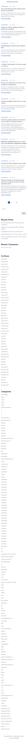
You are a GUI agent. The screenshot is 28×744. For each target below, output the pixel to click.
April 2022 (3, 364)
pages (2, 646)
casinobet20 (4, 505)
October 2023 (4, 328)
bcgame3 (3, 430)
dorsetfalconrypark (5, 561)
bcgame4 (3, 433)
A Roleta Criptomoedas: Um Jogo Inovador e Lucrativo (14, 234)
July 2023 (3, 336)
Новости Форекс (5, 723)
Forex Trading (4, 579)
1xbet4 (2, 402)
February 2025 (4, 292)
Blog (2, 451)
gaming (3, 592)
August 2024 (4, 305)
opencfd (3, 641)
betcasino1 (3, 443)
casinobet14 (4, 489)
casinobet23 (4, 510)
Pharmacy (3, 654)
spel (2, 669)
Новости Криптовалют (6, 721)
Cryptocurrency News (6, 559)
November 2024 (5, 300)
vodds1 (3, 703)
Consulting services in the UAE (8, 554)
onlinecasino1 (4, 639)
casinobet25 (4, 513)
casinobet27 (4, 518)
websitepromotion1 (5, 708)
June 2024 (3, 308)
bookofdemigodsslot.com (7, 459)
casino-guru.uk (4, 464)
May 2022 (3, 362)
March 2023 (4, 346)
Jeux (2, 608)
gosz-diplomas (4, 600)
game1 (2, 587)
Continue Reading (6, 18)
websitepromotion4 (5, 713)
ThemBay (17, 738)
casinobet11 (4, 482)
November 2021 (5, 372)
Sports (2, 682)
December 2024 (4, 297)
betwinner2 (3, 448)
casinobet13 (4, 487)
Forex (2, 577)
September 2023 (5, 331)
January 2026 (4, 264)
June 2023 (3, 338)
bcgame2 (3, 428)
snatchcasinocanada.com (7, 664)
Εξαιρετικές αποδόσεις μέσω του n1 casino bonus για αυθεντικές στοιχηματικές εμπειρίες (14, 142)
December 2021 (4, 369)
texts (2, 690)
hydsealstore (4, 603)
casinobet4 (3, 528)
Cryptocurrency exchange (7, 556)
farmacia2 (3, 572)
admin (13, 6)
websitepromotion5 (5, 716)
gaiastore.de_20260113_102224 (8, 582)
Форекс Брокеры (5, 729)
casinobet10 (4, 479)
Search (3, 209)
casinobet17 (4, 497)
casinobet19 (4, 500)
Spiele (2, 675)
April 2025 (3, 287)
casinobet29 (4, 523)
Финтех (3, 726)
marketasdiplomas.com (6, 618)
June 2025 (3, 282)
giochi (2, 595)
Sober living (3, 667)
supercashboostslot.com (7, 685)
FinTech (3, 574)
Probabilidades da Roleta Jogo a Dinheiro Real (12, 231)
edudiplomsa (4, 569)
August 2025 (4, 277)
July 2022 (3, 359)
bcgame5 (3, 435)
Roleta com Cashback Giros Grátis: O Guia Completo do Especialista (13, 83)
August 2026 (4, 259)
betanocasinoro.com (6, 441)
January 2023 (4, 351)
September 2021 (5, 374)
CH (2, 549)
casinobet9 (3, 541)
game (2, 585)
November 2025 (5, 269)
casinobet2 (3, 502)
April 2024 (3, 313)
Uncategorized (4, 6)
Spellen (2, 672)
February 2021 (4, 382)
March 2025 (4, 290)
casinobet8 (3, 538)
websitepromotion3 (5, 711)
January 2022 (4, 367)
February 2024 (4, 318)
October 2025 (4, 272)
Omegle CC (3, 633)
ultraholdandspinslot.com (7, 695)
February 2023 (4, 349)
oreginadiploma (4, 644)
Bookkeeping (4, 453)
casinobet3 (3, 525)
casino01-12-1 (4, 466)
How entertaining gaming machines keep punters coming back (13, 9)
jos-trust (3, 610)
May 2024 (3, 310)
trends (2, 693)
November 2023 (5, 326)
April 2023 (3, 344)
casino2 (3, 477)
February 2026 (4, 261)
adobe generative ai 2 (6, 420)
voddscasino (4, 705)
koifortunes (4, 615)
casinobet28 (4, 520)
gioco (2, 597)
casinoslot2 (4, 546)
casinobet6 (3, 533)
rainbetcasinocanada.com (7, 659)
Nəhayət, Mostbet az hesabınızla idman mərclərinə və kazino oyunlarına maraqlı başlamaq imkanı (12, 182)
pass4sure (3, 651)
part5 (2, 649)
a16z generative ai (5, 417)
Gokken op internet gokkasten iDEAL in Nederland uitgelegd (12, 28)
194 (16, 202)
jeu (1, 605)
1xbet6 (2, 405)
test (2, 687)
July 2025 (3, 279)
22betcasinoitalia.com (6, 407)
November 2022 (5, 354)
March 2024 (4, 315)
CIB (2, 551)
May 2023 (3, 341)
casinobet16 (4, 495)
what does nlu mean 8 (6, 718)
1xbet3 (2, 399)
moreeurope (4, 621)
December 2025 (4, 266)
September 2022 (5, 356)
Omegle (3, 631)
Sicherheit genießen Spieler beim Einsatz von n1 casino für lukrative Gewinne (13, 120)
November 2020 (5, 385)
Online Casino (4, 636)
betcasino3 (3, 446)
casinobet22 (4, 507)
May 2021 (3, 380)
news (2, 626)
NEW (2, 623)
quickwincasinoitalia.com (7, 657)
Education (3, 567)
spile (2, 677)
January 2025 (4, 295)
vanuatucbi (3, 700)
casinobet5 (3, 531)
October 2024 (4, 302)
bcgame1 (3, 425)
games (2, 590)
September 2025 (5, 274)
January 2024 (4, 320)
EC (1, 564)
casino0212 (4, 469)
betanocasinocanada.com (7, 438)
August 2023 (4, 333)
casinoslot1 (4, 543)
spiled (2, 680)
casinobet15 (4, 492)
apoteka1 (3, 423)
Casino (2, 461)
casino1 (3, 474)
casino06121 (4, 471)
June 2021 (3, 377)
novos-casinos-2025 (6, 628)
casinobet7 (3, 536)
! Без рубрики (4, 394)
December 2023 (4, 323)
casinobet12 (4, 484)
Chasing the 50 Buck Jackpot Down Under (13, 163)
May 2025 (3, 284)
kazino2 (3, 613)
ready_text (3, 662)
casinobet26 (4, 515)
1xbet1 (2, 397)
